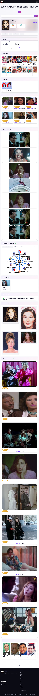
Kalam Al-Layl (18, 605)
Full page (34, 124)
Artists (21, 675)
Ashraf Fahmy (17, 47)
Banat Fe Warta (7, 108)
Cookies (21, 689)
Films (21, 672)
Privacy (21, 687)
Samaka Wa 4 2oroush (18, 543)
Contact (21, 684)
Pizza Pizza (18, 574)
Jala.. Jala (7, 122)
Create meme (3, 684)
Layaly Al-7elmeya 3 (17, 108)
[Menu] (37, 2)
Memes (2, 683)
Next (8, 124)
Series (21, 674)
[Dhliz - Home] (2, 2)
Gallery (21, 678)
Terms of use (22, 686)
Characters (22, 677)
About (21, 683)
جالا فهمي (34, 22)
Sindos (4, 287)
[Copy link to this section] (7, 39)
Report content (23, 690)
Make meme (5, 106)
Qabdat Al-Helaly (18, 451)
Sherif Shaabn (17, 45)
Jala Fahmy (13, 21)
